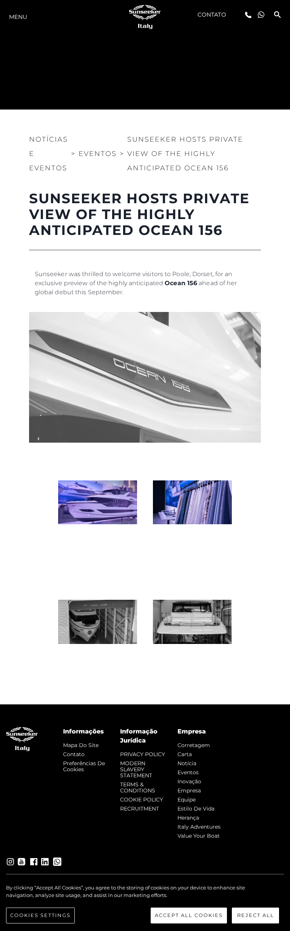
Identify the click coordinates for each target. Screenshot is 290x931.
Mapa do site (81, 745)
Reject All (255, 915)
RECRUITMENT (139, 808)
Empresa (189, 790)
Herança (188, 817)
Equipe (186, 799)
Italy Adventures (199, 826)
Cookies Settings (40, 915)
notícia (186, 763)
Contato (212, 14)
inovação (189, 781)
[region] (145, 904)
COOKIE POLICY (141, 799)
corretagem (193, 745)
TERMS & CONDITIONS (137, 787)
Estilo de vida (195, 808)
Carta (184, 754)
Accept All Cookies (189, 915)
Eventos (188, 772)
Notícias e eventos (48, 153)
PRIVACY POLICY (142, 754)
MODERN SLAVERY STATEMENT (136, 769)
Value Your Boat (198, 835)
